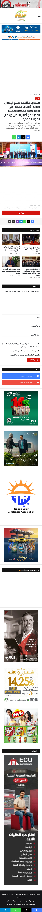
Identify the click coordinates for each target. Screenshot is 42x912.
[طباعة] (9, 221)
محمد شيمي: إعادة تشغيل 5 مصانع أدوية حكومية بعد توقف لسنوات (11, 271)
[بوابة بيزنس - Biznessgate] (21, 15)
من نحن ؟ (32, 901)
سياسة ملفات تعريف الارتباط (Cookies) (24, 904)
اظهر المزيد (21, 213)
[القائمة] (39, 16)
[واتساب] (14, 137)
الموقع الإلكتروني (35, 335)
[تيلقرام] (21, 221)
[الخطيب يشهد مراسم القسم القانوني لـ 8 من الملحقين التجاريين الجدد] (31, 239)
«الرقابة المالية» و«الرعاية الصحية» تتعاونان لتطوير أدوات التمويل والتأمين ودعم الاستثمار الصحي (31, 272)
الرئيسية (36, 94)
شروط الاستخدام (12, 901)
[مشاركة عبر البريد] (13, 221)
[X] (23, 137)
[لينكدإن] (19, 137)
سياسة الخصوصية (23, 901)
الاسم (38, 317)
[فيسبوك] (28, 137)
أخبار (31, 94)
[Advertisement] (21, 64)
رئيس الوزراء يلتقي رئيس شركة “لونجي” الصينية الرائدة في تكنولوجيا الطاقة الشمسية (11, 249)
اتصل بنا (9, 904)
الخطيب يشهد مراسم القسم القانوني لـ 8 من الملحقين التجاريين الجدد (32, 249)
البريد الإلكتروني (35, 326)
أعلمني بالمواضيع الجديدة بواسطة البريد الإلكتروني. (24, 355)
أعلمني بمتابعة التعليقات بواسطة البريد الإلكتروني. (25, 351)
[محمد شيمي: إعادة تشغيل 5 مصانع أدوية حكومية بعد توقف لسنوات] (11, 261)
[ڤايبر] (17, 221)
